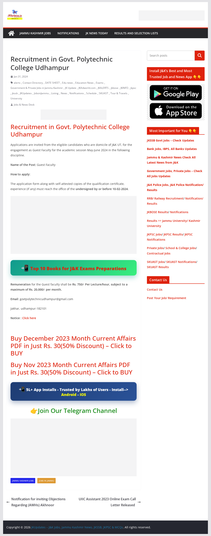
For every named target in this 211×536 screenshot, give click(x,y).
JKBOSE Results (157, 212)
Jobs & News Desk (24, 104)
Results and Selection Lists (136, 33)
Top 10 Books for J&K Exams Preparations (78, 268)
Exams (99, 82)
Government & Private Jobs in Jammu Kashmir (37, 88)
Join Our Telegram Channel (77, 410)
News (64, 93)
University (16, 98)
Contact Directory (33, 82)
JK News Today (97, 33)
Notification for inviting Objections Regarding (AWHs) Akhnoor (38, 502)
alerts (17, 82)
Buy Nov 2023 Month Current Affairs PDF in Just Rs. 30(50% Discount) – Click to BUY (71, 368)
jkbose (114, 88)
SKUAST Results (158, 267)
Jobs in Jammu (46, 480)
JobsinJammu (41, 93)
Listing (55, 93)
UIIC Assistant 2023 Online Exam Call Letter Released (107, 502)
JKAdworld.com (87, 88)
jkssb (15, 93)
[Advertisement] (172, 15)
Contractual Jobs (158, 253)
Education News (84, 82)
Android (68, 394)
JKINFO (124, 88)
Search (200, 55)
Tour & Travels (118, 93)
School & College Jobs (180, 248)
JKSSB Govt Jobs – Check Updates (170, 140)
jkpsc (133, 88)
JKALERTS (103, 88)
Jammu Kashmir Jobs (35, 33)
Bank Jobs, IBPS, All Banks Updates (172, 149)
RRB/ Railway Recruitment (165, 198)
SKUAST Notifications (181, 262)
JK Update (70, 88)
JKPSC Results (173, 234)
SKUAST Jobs (155, 262)
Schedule (91, 93)
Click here (29, 318)
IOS (83, 394)
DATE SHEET (52, 82)
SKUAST (103, 93)
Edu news (67, 82)
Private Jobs (155, 248)
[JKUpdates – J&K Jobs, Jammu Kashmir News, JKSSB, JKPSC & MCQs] (11, 33)
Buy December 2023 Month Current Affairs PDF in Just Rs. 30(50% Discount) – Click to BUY (73, 345)
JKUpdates (26, 93)
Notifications (68, 33)
